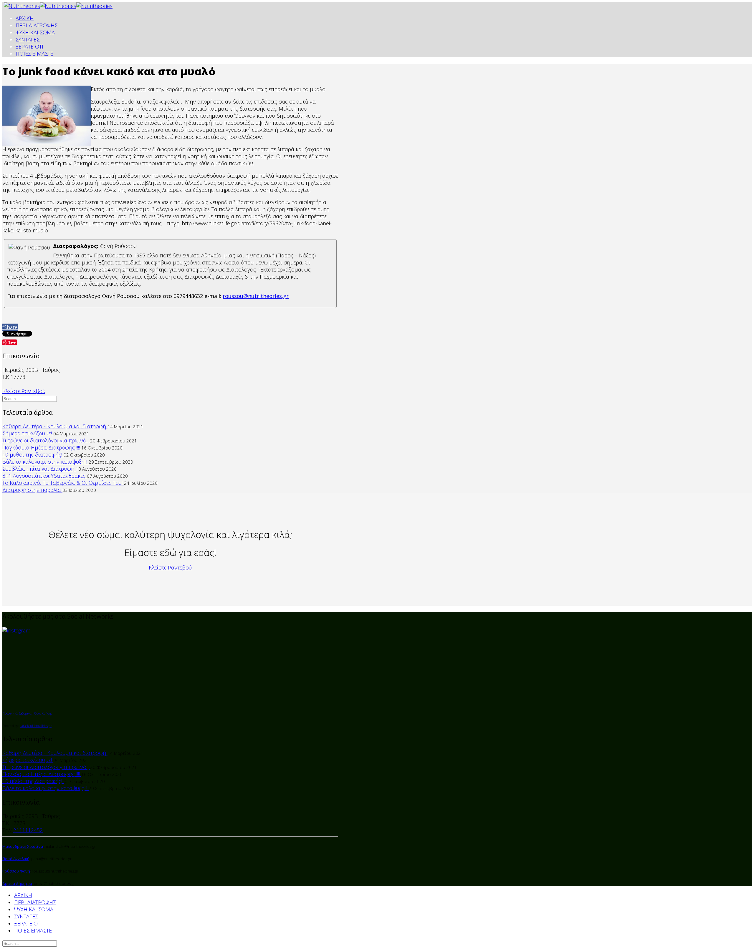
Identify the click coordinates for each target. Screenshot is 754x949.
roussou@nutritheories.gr (256, 295)
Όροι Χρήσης (43, 713)
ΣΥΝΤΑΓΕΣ (27, 39)
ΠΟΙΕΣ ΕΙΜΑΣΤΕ (34, 53)
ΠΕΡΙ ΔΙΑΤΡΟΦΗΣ (36, 25)
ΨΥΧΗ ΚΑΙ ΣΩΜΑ (35, 32)
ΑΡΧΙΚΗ (25, 18)
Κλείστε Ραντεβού (23, 390)
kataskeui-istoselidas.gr (36, 726)
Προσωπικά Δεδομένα (17, 713)
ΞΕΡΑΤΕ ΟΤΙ (29, 46)
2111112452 (28, 830)
